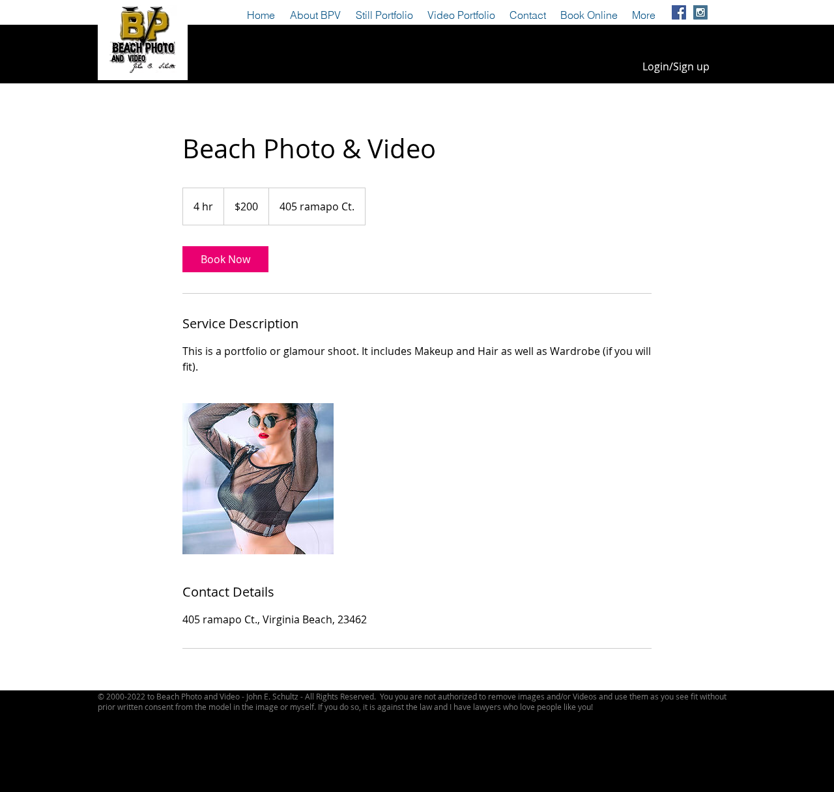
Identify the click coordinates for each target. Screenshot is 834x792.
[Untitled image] (258, 478)
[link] (225, 259)
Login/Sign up (676, 66)
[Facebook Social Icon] (679, 12)
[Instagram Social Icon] (700, 12)
